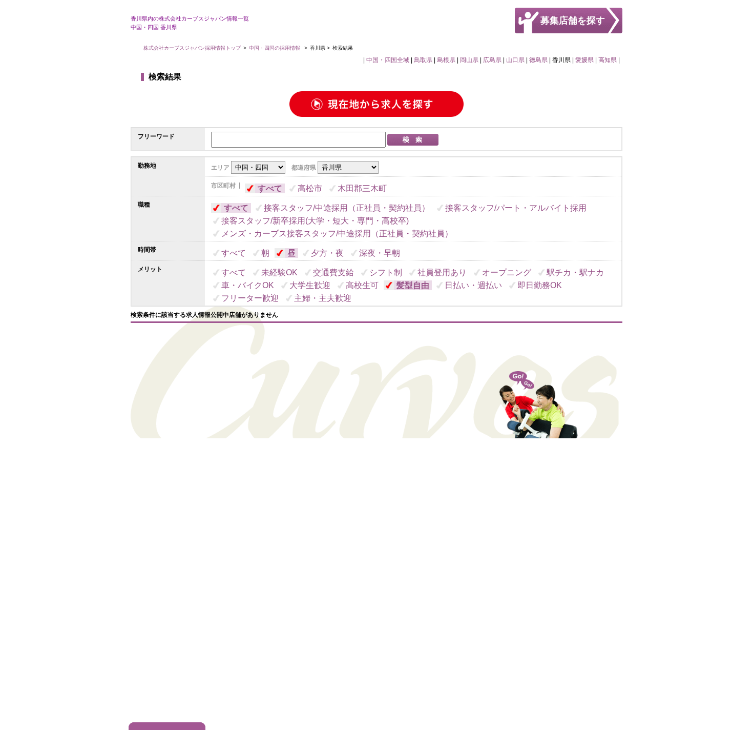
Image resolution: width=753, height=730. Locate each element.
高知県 (607, 60)
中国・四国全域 (387, 60)
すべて (270, 188)
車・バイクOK (247, 285)
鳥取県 (423, 60)
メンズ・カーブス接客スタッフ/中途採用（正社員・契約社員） (337, 233)
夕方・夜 (327, 253)
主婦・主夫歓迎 (322, 298)
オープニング (506, 272)
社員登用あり (442, 272)
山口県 (515, 60)
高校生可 (362, 285)
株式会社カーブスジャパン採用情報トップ (192, 48)
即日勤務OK (539, 285)
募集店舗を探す (572, 20)
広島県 (492, 60)
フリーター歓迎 (250, 298)
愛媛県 (584, 60)
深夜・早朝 (379, 253)
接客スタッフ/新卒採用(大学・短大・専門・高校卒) (315, 220)
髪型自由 (412, 285)
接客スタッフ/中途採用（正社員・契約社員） (347, 208)
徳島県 (538, 60)
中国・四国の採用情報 (275, 48)
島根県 (446, 60)
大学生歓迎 (309, 285)
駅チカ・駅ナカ (575, 272)
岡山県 (469, 60)
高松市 (310, 188)
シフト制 (385, 272)
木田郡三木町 (362, 188)
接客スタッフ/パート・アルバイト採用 (516, 208)
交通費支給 (333, 272)
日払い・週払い (473, 285)
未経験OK (279, 272)
